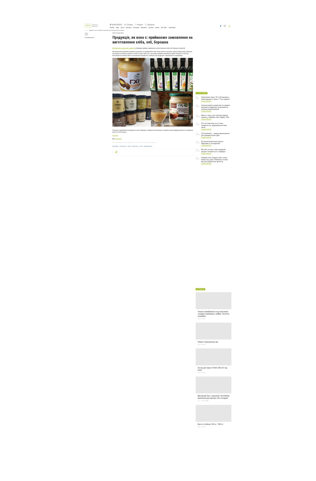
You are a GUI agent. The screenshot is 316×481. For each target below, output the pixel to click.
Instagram (119, 139)
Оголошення (136, 27)
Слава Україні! (172, 27)
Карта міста (129, 27)
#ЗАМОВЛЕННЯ (148, 146)
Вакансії (157, 27)
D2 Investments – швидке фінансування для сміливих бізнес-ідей (215, 134)
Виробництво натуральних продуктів (123, 48)
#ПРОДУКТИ (123, 146)
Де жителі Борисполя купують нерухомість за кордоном (212, 142)
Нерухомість (144, 27)
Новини (140, 24)
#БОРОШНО (135, 146)
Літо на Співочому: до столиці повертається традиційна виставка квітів (214, 125)
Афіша (117, 27)
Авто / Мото (164, 27)
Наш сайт (115, 135)
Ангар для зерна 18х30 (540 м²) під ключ (212, 369)
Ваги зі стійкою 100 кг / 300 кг (210, 424)
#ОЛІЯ (141, 146)
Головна (129, 24)
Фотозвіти (151, 27)
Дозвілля (112, 27)
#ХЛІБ (129, 146)
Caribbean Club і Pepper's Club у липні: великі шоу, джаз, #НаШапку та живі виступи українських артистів (214, 160)
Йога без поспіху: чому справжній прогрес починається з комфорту (213, 150)
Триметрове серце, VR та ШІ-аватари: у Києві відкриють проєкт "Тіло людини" (215, 98)
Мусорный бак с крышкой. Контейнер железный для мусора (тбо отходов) (213, 397)
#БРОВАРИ (115, 146)
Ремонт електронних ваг (208, 342)
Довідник (151, 24)
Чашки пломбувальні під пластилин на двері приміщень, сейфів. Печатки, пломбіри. (213, 313)
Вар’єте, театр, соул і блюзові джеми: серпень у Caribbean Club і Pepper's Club (215, 116)
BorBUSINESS (117, 24)
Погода (122, 27)
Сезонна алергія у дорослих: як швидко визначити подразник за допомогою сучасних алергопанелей (215, 107)
